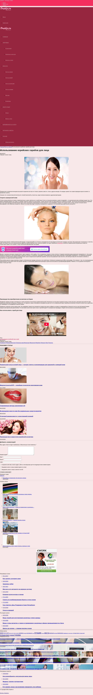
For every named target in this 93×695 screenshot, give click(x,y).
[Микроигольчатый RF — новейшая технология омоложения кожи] (13, 382)
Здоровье (6, 42)
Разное (5, 136)
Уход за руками (9, 89)
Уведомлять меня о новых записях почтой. (12, 469)
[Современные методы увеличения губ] (13, 403)
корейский (10, 339)
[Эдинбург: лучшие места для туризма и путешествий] (10, 531)
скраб (17, 339)
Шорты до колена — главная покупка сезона (14, 520)
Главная (2, 147)
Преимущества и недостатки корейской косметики (16, 437)
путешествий (81, 633)
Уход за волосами (9, 83)
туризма (17, 635)
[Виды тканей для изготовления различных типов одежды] (10, 493)
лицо (14, 339)
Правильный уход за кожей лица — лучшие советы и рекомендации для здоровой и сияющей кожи (32, 364)
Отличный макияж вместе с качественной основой (16, 416)
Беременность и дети (9, 124)
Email (1, 459)
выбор (17, 633)
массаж (42, 633)
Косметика (8, 101)
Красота (5, 66)
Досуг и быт (6, 107)
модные (51, 633)
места (46, 633)
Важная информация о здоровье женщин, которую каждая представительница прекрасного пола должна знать (36, 655)
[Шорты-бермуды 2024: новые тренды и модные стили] (10, 544)
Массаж (7, 95)
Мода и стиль (8, 118)
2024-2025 (6, 633)
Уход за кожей (9, 77)
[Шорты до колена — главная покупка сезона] (10, 519)
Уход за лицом (9, 71)
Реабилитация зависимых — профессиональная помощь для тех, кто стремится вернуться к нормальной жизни (36, 662)
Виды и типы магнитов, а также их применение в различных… (18, 507)
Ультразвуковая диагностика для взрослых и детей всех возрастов (22, 649)
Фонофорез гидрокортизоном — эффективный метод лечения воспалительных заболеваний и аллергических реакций (39, 642)
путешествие (76, 633)
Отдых (7, 112)
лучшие (37, 633)
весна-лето (11, 633)
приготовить (70, 633)
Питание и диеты (8, 130)
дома (25, 633)
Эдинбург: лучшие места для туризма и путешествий (16, 533)
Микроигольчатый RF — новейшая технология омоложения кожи (21, 385)
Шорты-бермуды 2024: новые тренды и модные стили (16, 546)
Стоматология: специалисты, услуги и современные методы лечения (22, 668)
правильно (65, 633)
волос (15, 633)
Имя (1, 457)
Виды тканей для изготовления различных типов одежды (17, 494)
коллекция (29, 633)
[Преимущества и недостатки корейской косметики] (13, 434)
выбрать (21, 633)
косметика (59, 243)
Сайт (1, 462)
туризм (11, 635)
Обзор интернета (9, 142)
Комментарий (4, 454)
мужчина (60, 633)
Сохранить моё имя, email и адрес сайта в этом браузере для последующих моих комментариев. (26, 464)
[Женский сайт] (7, 10)
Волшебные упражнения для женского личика (14, 478)
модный (55, 633)
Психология (8, 48)
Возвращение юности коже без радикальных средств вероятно (20, 411)
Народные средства (10, 54)
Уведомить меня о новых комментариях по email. (14, 467)
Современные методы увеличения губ (12, 405)
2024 (1, 633)
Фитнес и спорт (9, 60)
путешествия (4, 635)
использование (4, 339)
